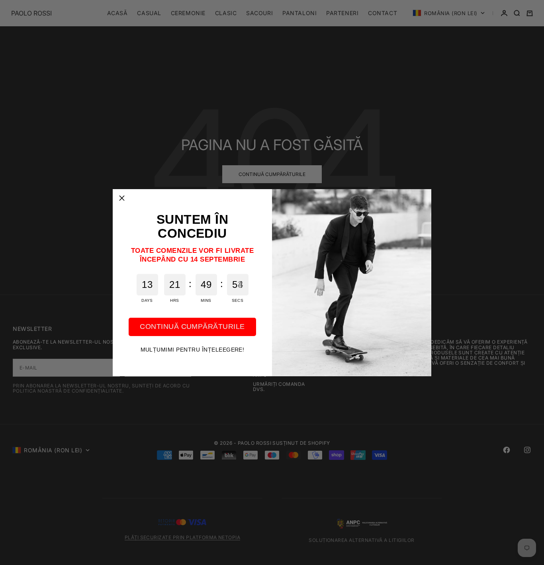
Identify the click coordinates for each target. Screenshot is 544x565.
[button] (122, 198)
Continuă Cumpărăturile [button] (192, 326)
